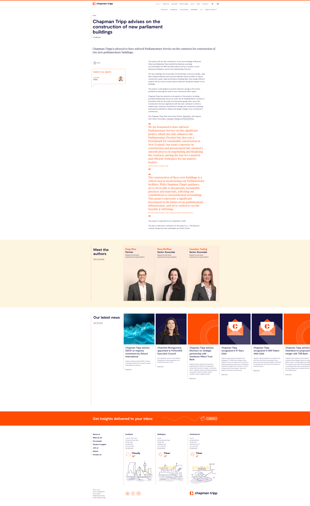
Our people (97, 441)
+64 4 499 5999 (161, 446)
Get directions (129, 448)
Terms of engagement (99, 491)
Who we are (164, 9)
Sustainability (194, 9)
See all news (98, 323)
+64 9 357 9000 (129, 446)
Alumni (95, 451)
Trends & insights (99, 444)
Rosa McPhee (188, 119)
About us (96, 434)
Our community (184, 9)
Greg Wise (96, 77)
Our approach (173, 9)
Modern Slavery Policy (99, 495)
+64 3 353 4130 (194, 446)
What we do (97, 438)
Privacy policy (96, 493)
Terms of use (96, 489)
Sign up (211, 418)
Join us (95, 448)
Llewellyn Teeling (173, 119)
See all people (98, 259)
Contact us (97, 455)
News (201, 9)
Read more (128, 369)
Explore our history (210, 9)
